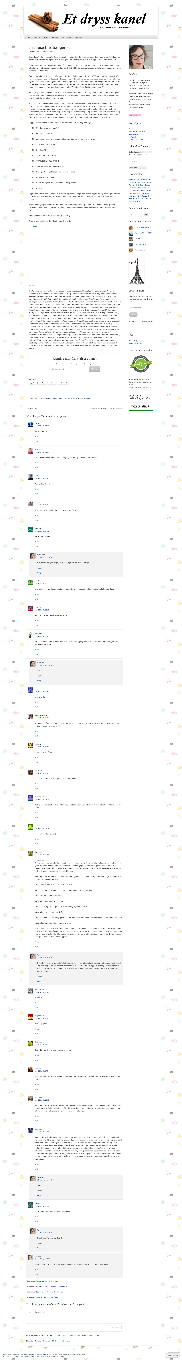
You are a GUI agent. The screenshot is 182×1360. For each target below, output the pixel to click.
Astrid (36, 1068)
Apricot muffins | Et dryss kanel (47, 1281)
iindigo (37, 689)
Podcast (69, 37)
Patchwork (136, 193)
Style (139, 196)
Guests (147, 185)
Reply (36, 441)
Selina (37, 1203)
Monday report (32, 408)
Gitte (36, 449)
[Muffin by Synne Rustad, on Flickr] (75, 253)
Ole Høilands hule (141, 244)
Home (131, 188)
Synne (39, 554)
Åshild (37, 476)
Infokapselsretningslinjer (58, 1356)
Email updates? (137, 290)
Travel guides (78, 37)
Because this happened (143, 227)
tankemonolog (39, 715)
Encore (143, 182)
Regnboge (38, 797)
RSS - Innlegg (133, 340)
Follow (133, 314)
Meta (130, 190)
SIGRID (37, 1097)
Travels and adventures (143, 199)
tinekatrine (38, 989)
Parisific (149, 190)
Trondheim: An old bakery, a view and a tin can (106, 408)
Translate (144, 155)
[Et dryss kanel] (91, 20)
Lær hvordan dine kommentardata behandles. (83, 1335)
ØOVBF (131, 129)
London (144, 188)
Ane (36, 581)
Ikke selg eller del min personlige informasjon (56, 1341)
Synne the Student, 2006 (137, 131)
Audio (149, 179)
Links (62, 37)
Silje (36, 502)
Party (130, 193)
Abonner (94, 369)
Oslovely (143, 190)
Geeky (142, 185)
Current (137, 182)
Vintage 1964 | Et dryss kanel (47, 1297)
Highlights (55, 37)
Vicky (36, 744)
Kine (36, 423)
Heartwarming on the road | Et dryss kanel (51, 1286)
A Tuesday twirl (134, 134)
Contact (46, 37)
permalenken (87, 398)
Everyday (48, 398)
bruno (36, 1129)
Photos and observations (59, 398)
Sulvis (36, 528)
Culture (131, 182)
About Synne (37, 37)
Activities (132, 179)
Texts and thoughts (72, 398)
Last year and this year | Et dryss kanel (50, 1292)
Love (149, 188)
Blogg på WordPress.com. (34, 1341)
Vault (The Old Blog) (135, 201)
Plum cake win (140, 250)
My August (132, 137)
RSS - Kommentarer (135, 343)
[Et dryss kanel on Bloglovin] (135, 116)
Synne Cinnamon (49, 51)
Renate (37, 607)
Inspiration (137, 188)
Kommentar (115, 1327)
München (136, 190)
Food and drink (134, 185)
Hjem (29, 37)
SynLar (37, 770)
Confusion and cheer (136, 140)
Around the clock (141, 179)
